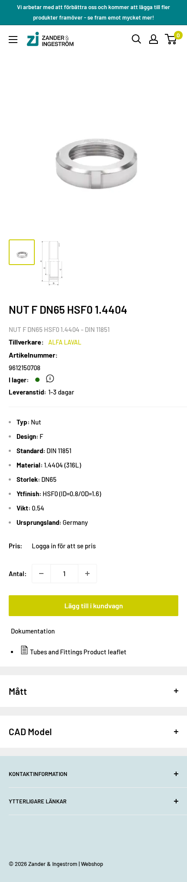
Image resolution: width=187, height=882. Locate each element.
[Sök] (136, 39)
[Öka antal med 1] (87, 573)
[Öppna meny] (13, 39)
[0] (171, 39)
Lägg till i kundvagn (93, 605)
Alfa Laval (64, 342)
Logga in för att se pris (64, 546)
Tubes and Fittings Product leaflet (78, 652)
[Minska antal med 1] (41, 573)
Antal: (18, 573)
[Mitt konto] (153, 39)
